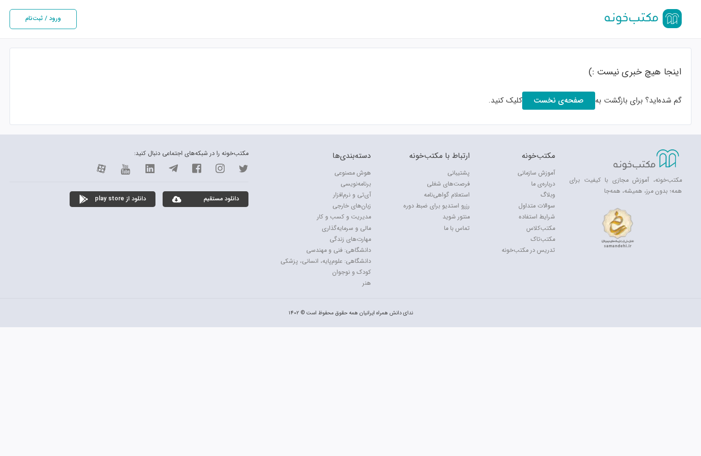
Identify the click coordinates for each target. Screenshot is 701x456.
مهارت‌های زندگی (350, 239)
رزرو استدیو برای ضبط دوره (436, 206)
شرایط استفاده (537, 217)
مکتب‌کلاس (540, 228)
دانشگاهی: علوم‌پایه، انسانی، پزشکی (325, 261)
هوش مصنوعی (352, 173)
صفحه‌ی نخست (559, 100)
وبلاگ (547, 195)
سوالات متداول (536, 206)
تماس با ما (457, 228)
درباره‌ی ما (543, 184)
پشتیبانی (458, 173)
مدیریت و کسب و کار (344, 217)
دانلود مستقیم (219, 199)
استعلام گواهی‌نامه (447, 195)
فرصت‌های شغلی (448, 184)
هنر (366, 283)
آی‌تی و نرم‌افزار (352, 195)
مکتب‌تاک (543, 239)
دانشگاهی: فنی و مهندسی (338, 250)
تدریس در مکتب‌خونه (528, 250)
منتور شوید (456, 217)
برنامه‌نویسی (355, 184)
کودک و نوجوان (351, 272)
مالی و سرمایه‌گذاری (346, 228)
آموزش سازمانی (536, 173)
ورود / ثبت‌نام (43, 18)
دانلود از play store (118, 199)
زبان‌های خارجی (351, 206)
